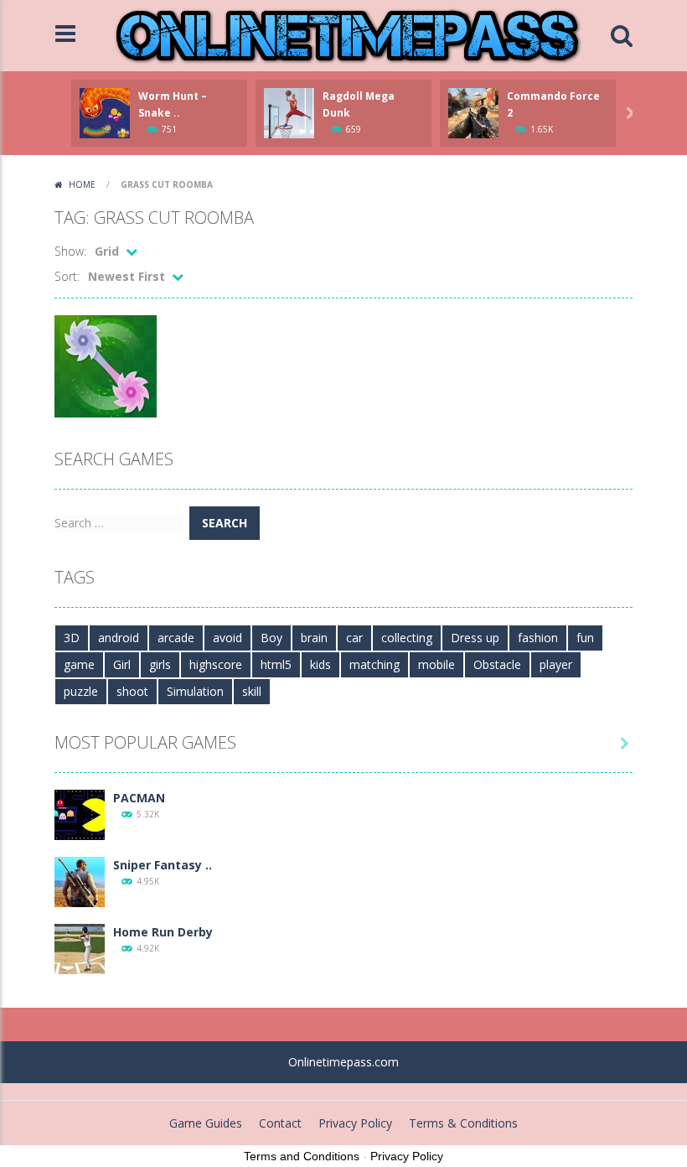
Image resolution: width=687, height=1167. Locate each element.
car (354, 638)
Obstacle (497, 664)
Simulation (195, 691)
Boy (271, 638)
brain (314, 638)
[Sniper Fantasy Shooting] (79, 881)
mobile (436, 664)
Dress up (475, 638)
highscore (215, 664)
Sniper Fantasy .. (162, 865)
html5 (276, 664)
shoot (132, 691)
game (79, 664)
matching (374, 664)
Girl (122, 664)
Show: (70, 251)
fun (585, 638)
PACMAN (139, 798)
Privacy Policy (355, 1123)
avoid (227, 638)
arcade (176, 638)
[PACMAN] (79, 814)
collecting (406, 638)
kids (320, 664)
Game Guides (205, 1123)
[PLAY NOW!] (105, 112)
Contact (280, 1123)
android (118, 638)
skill (251, 691)
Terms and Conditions (301, 1156)
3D (72, 638)
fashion (538, 638)
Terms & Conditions (463, 1123)
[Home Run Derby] (79, 948)
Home (82, 184)
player (556, 664)
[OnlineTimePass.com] (347, 34)
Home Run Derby (163, 932)
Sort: (67, 276)
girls (160, 664)
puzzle (81, 691)
